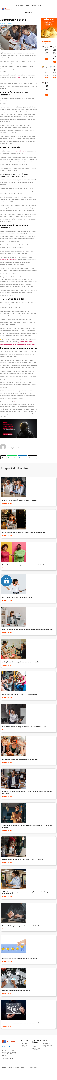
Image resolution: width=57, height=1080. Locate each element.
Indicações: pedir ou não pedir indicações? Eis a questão (20, 662)
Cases (27, 5)
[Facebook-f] (2, 1046)
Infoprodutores (28, 12)
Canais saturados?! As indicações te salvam (16, 990)
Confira (47, 77)
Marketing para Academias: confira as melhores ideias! (19, 694)
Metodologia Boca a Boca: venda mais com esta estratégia (20, 1023)
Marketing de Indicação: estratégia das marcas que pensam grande (23, 532)
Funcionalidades (20, 5)
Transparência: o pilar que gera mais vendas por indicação (21, 926)
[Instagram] (4, 1046)
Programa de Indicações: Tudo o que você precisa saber (20, 759)
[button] (3, 457)
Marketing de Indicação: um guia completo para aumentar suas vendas (24, 727)
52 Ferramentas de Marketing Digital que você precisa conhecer (22, 859)
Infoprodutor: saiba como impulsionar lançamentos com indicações (23, 565)
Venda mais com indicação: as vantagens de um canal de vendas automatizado (27, 629)
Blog (39, 5)
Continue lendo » (7, 503)
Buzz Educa (33, 5)
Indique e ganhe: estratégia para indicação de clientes (19, 500)
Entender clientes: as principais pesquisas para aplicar (19, 958)
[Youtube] (9, 1046)
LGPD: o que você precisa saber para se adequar (17, 597)
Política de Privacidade (34, 1067)
